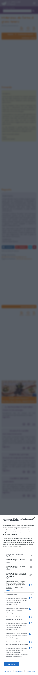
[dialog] (19, 595)
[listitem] (19, 555)
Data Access (19, 671)
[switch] (30, 560)
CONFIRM (11, 664)
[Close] (34, 519)
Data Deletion (7, 671)
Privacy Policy (30, 671)
